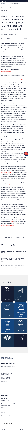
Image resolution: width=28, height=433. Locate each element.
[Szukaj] (19, 3)
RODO (2, 409)
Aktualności (7, 7)
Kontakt (3, 407)
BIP (2, 414)
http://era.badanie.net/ (6, 71)
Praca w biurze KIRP (5, 405)
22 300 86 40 (8, 378)
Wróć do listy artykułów (10, 34)
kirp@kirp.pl (7, 377)
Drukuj (23, 38)
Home (2, 7)
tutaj (8, 184)
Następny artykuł (20, 237)
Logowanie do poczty (21, 1)
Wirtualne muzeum (5, 402)
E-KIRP (14, 1)
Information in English (6, 415)
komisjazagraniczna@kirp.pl (7, 225)
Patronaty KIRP (4, 398)
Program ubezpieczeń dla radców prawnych (10, 403)
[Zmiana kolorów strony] (5, 1)
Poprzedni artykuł (8, 237)
